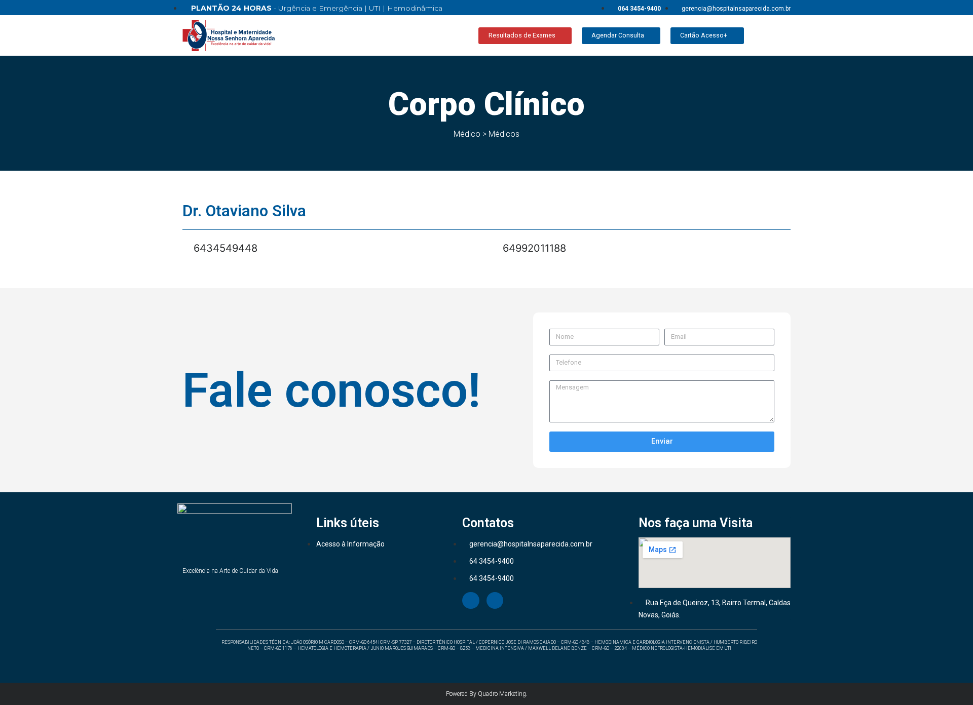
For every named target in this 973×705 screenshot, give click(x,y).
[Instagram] (495, 600)
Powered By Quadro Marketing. (487, 693)
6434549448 (224, 248)
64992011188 (533, 248)
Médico (467, 134)
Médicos (504, 134)
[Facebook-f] (470, 600)
